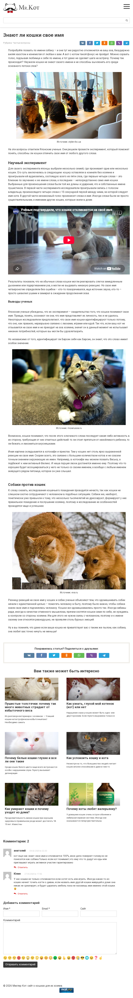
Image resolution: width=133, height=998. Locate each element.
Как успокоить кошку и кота (87, 758)
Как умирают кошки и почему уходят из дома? (27, 810)
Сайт (83, 908)
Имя (6, 908)
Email (46, 908)
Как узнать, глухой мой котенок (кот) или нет (90, 705)
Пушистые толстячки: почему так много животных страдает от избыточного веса (30, 707)
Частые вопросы (21, 42)
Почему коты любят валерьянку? (91, 809)
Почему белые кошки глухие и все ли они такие (31, 759)
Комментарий (11, 920)
